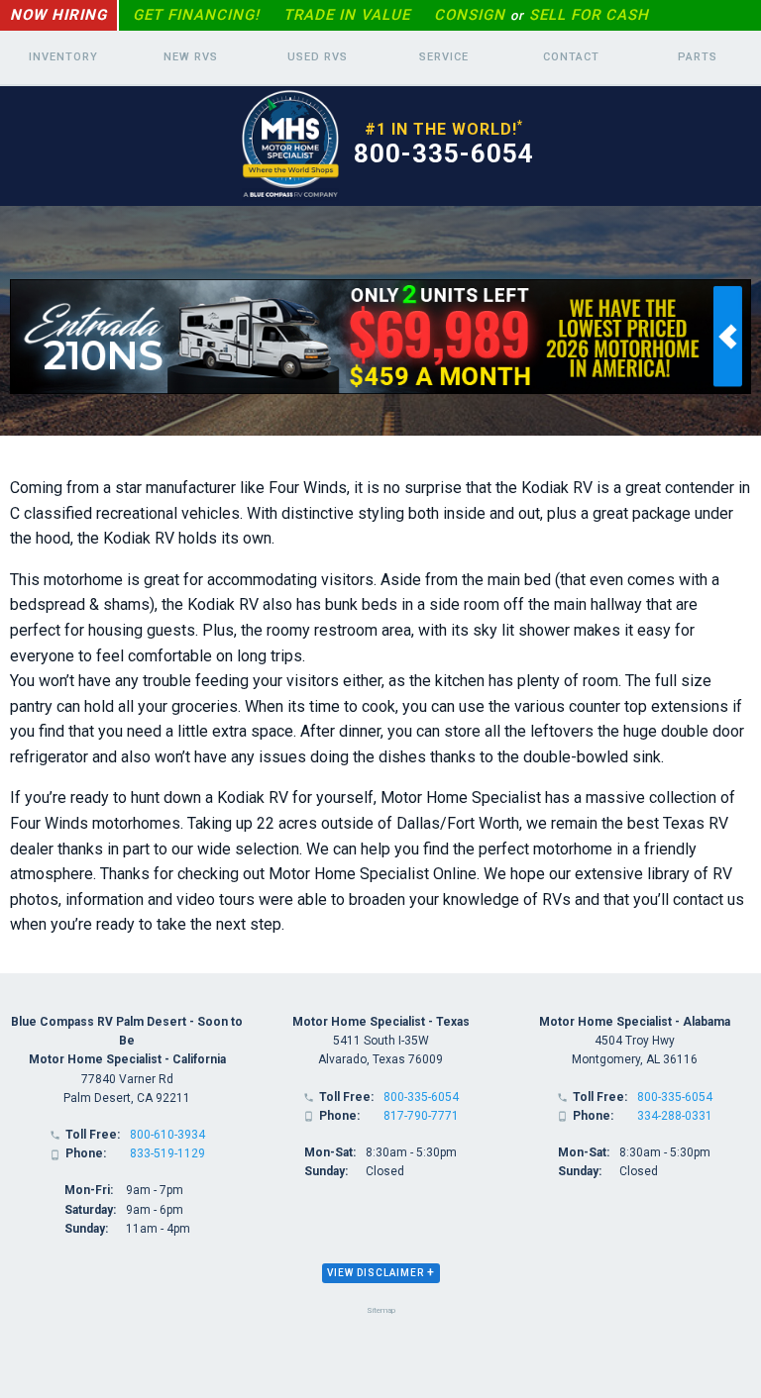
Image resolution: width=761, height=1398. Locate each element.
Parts (697, 56)
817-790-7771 (421, 1116)
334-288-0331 (674, 1116)
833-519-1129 (167, 1153)
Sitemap (381, 1310)
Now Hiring (58, 15)
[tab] (381, 1273)
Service (444, 56)
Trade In (346, 15)
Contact (571, 56)
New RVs (190, 56)
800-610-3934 (167, 1135)
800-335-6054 (444, 153)
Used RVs (317, 56)
